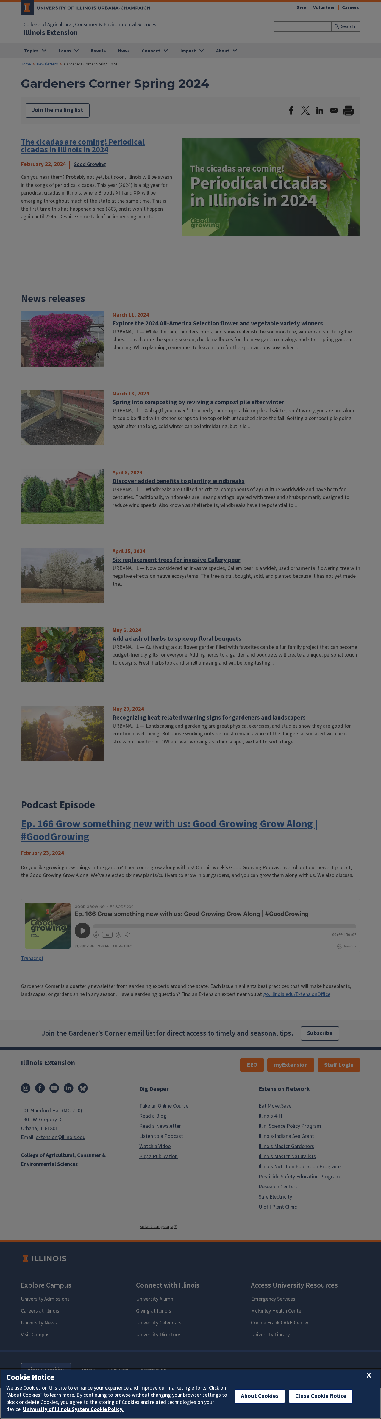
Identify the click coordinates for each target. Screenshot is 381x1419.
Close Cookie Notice (320, 1396)
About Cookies (260, 1396)
